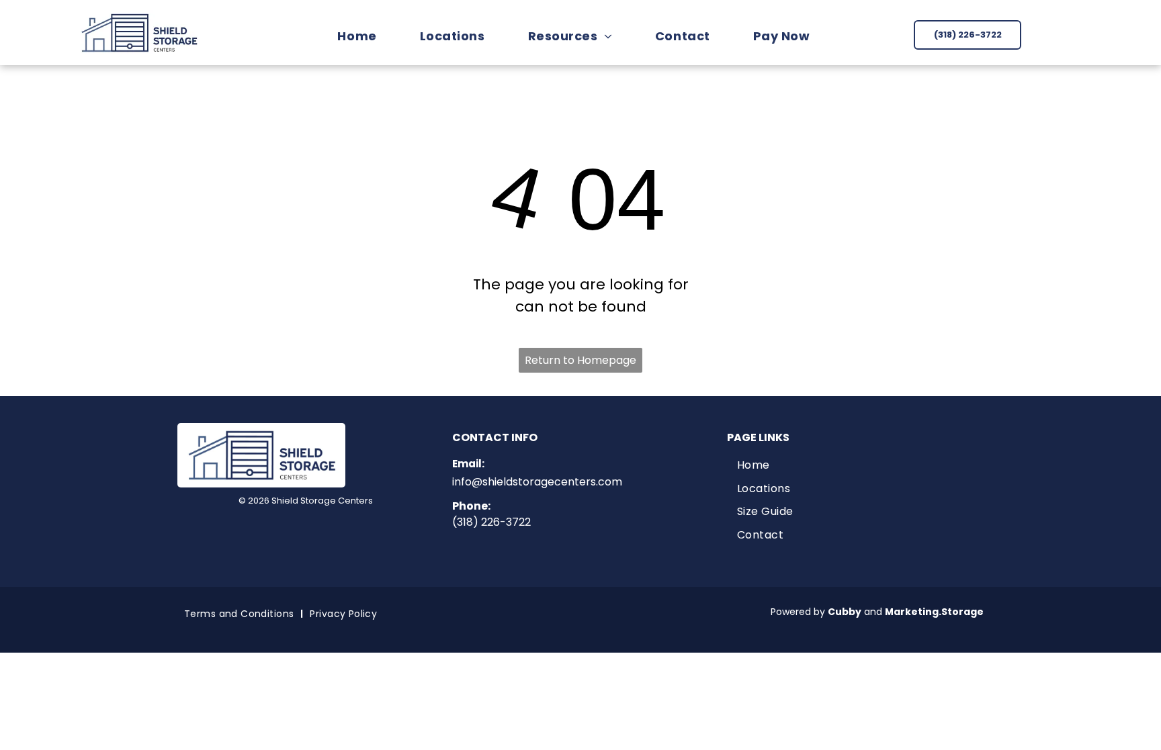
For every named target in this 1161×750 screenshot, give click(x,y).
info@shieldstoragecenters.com (537, 481)
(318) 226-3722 (491, 522)
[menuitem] (363, 36)
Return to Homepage (580, 360)
